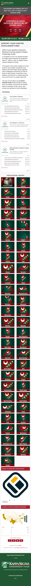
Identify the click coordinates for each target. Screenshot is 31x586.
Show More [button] (4, 116)
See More (5, 501)
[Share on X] (13, 540)
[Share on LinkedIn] (17, 540)
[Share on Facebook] (9, 540)
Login (15, 578)
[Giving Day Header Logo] (7, 3)
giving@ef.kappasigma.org (21, 547)
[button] (21, 540)
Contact (15, 558)
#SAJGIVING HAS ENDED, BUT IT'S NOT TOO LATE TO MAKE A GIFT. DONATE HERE (15, 11)
